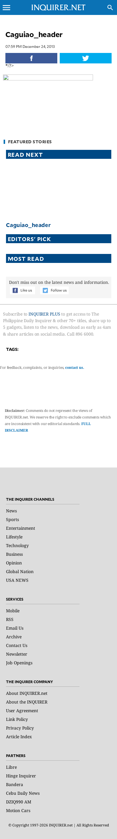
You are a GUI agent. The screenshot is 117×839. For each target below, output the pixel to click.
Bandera (14, 784)
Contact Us (16, 645)
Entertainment (20, 528)
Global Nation (20, 571)
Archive (14, 636)
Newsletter (16, 654)
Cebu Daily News (23, 793)
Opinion (14, 563)
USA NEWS (17, 580)
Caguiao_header (28, 225)
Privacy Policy (20, 728)
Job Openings (19, 663)
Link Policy (17, 719)
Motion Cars (18, 810)
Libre (11, 767)
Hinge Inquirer (21, 776)
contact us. (74, 367)
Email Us (14, 628)
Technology (17, 545)
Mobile (13, 610)
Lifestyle (14, 537)
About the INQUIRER (26, 702)
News (11, 511)
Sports (12, 519)
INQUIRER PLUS (44, 314)
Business (14, 554)
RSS (10, 619)
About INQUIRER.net (26, 693)
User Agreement (22, 710)
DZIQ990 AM (18, 802)
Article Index (19, 736)
